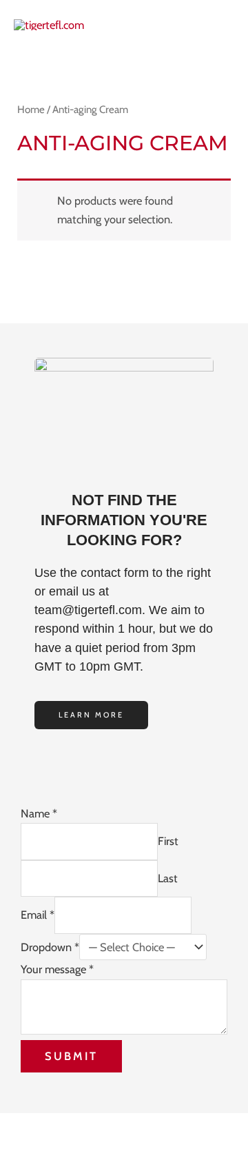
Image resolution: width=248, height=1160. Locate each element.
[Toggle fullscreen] (75, 1126)
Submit (71, 1056)
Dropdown (50, 947)
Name (39, 813)
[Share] (126, 1126)
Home (31, 109)
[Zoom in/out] (24, 1126)
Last (168, 878)
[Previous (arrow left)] (24, 1149)
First (168, 841)
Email (37, 915)
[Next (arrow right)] (75, 1149)
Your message (57, 969)
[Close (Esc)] (177, 1126)
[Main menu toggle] (219, 24)
